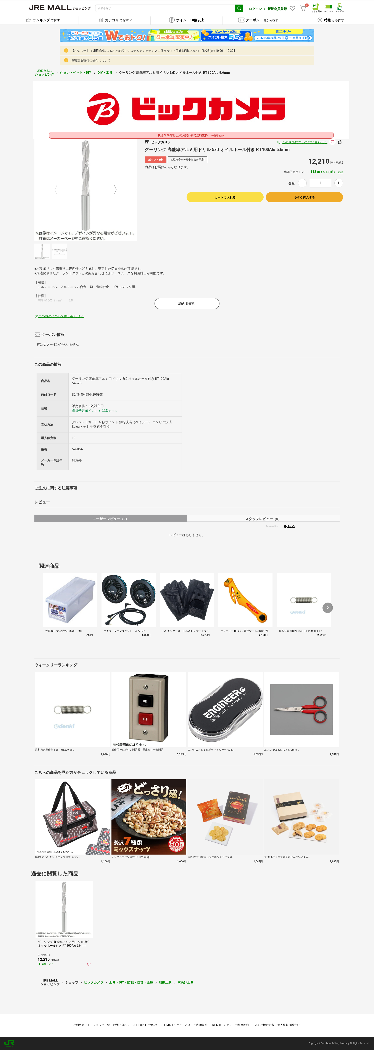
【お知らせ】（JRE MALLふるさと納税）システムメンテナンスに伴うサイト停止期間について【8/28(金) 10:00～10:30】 (154, 50)
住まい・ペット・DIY (76, 73)
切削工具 (165, 982)
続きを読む (187, 303)
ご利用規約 (200, 1025)
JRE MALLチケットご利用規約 (230, 1025)
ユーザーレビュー (111, 519)
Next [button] (112, 190)
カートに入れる (225, 197)
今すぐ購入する (304, 197)
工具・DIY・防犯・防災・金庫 (131, 982)
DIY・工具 (105, 73)
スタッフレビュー (263, 519)
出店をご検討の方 (263, 1025)
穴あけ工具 (185, 982)
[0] (303, 8)
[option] (85, 190)
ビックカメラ (93, 982)
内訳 (340, 172)
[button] (327, 607)
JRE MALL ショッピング (44, 72)
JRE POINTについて (145, 1025)
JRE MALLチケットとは (175, 1025)
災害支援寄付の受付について (91, 60)
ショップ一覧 (101, 1025)
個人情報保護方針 (288, 1025)
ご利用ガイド (81, 1025)
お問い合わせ (121, 1025)
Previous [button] (58, 190)
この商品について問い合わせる (304, 142)
